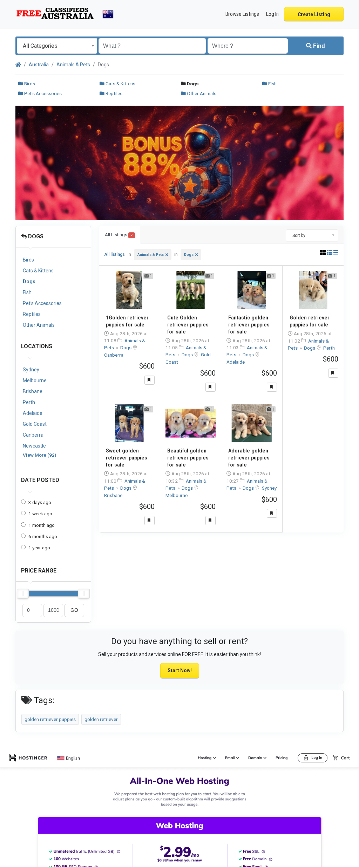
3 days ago (39, 502)
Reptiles (113, 93)
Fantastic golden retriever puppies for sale (249, 325)
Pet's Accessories (42, 93)
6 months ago (42, 536)
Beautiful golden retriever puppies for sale (188, 458)
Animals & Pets (73, 64)
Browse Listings (242, 14)
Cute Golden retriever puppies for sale (188, 325)
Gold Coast (35, 424)
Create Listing (314, 14)
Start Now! (180, 670)
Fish (272, 83)
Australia (39, 64)
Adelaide (32, 413)
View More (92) (39, 455)
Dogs (35, 236)
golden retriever (101, 719)
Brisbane (32, 391)
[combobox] (57, 46)
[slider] (23, 593)
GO (74, 610)
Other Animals (201, 93)
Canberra (33, 435)
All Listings (119, 234)
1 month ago (41, 525)
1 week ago (40, 513)
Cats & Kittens (119, 83)
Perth (29, 402)
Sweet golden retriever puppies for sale (126, 458)
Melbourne (35, 380)
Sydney (31, 369)
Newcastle (34, 446)
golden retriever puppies (50, 719)
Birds (29, 83)
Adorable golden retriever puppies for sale (249, 458)
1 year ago (39, 547)
